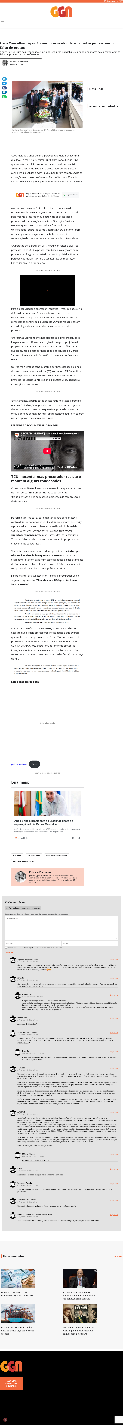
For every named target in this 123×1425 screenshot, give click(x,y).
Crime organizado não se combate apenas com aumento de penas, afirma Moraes (80, 1295)
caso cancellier (34, 855)
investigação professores (23, 861)
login (15, 908)
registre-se (35, 908)
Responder (114, 959)
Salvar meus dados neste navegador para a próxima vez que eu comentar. (34, 948)
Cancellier (17, 855)
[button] (4, 79)
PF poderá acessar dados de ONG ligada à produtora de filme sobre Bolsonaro (78, 1330)
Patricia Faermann (20, 61)
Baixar (34, 764)
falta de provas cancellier (56, 855)
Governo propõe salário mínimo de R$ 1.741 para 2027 (17, 1294)
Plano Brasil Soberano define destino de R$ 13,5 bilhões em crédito (17, 1330)
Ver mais (117, 1256)
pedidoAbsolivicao (19, 764)
